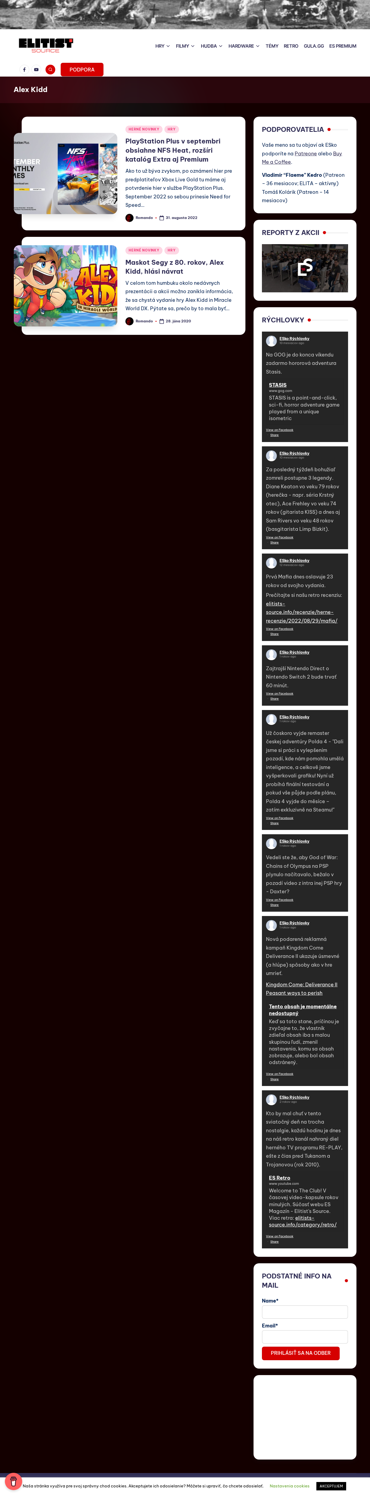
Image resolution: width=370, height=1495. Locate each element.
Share (274, 435)
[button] (82, 69)
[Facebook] (25, 69)
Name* (270, 1301)
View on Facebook (279, 430)
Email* (270, 1326)
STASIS (278, 385)
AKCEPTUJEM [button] (331, 1486)
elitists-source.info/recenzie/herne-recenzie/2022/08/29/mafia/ (301, 612)
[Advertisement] (305, 1417)
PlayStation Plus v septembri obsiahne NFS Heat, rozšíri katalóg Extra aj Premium (172, 150)
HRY (172, 129)
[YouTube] (37, 69)
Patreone (306, 154)
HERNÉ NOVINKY (144, 129)
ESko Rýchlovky (294, 338)
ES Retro (279, 1178)
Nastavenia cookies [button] (290, 1486)
